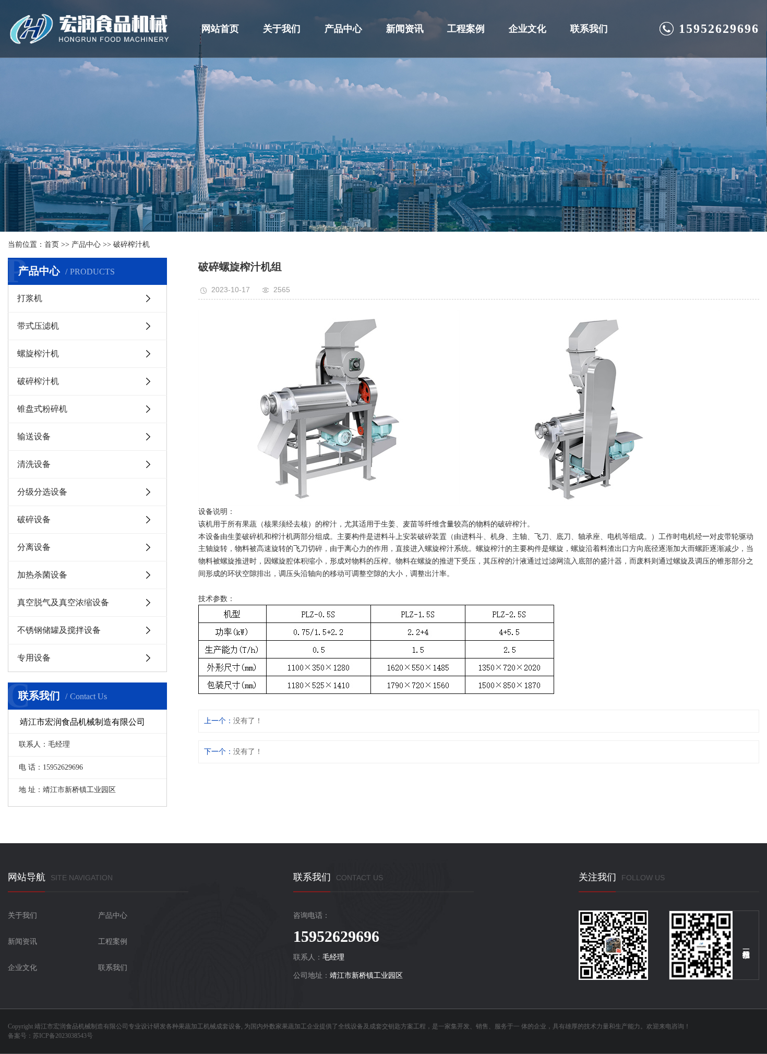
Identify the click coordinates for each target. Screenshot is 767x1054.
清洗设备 (34, 464)
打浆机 (29, 298)
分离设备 (34, 547)
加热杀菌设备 (42, 574)
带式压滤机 (38, 325)
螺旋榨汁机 (38, 353)
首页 (51, 244)
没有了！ (247, 721)
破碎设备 (34, 519)
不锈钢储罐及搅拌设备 (59, 630)
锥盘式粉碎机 (42, 408)
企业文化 (527, 28)
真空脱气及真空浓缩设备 (63, 602)
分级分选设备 (42, 491)
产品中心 (343, 28)
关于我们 (282, 28)
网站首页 (220, 28)
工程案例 (466, 28)
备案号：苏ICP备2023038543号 (50, 1035)
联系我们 (589, 28)
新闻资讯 (405, 28)
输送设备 (34, 436)
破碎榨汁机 (131, 244)
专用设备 (34, 657)
